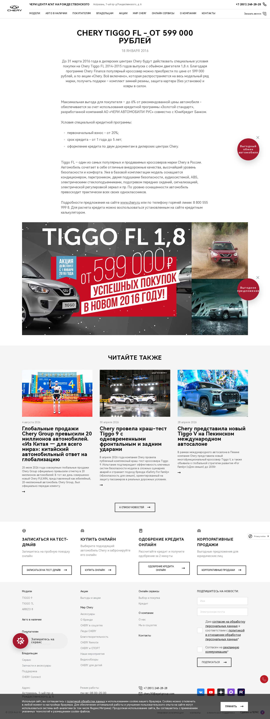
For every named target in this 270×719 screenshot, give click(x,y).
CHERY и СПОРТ (90, 648)
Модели (34, 13)
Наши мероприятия (92, 653)
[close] (268, 536)
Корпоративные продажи (218, 570)
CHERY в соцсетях (91, 625)
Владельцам (105, 13)
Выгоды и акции (90, 597)
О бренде (86, 619)
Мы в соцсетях (148, 625)
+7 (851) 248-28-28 (155, 688)
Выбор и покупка (149, 597)
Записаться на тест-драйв (44, 570)
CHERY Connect (31, 677)
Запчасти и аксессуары (36, 665)
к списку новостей (131, 507)
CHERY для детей (91, 665)
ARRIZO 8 (27, 609)
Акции (123, 13)
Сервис (26, 659)
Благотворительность (94, 636)
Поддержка (29, 671)
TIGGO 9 (27, 597)
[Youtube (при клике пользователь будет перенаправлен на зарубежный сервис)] (211, 692)
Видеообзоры (89, 659)
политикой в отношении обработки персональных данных (224, 635)
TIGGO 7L (28, 603)
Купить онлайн (95, 570)
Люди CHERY (88, 631)
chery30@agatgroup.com (159, 693)
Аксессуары (87, 614)
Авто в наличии (56, 13)
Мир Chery (139, 13)
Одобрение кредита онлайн (161, 568)
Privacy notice (259, 536)
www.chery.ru (130, 202)
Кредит (143, 603)
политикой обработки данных (86, 701)
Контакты (208, 13)
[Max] (231, 692)
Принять (231, 706)
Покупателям (82, 13)
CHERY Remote (89, 642)
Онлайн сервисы (163, 13)
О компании (188, 13)
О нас (142, 619)
